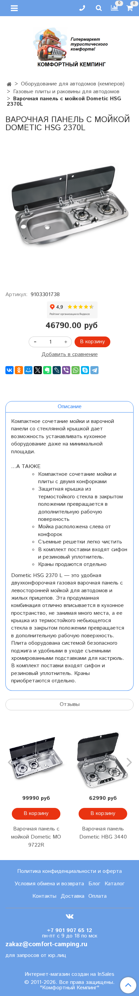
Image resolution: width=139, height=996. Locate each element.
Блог (94, 884)
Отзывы (70, 704)
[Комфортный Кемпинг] (69, 45)
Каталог (114, 884)
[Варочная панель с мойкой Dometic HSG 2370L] (69, 209)
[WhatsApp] (76, 370)
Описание (70, 407)
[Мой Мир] (28, 370)
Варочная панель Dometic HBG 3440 (103, 833)
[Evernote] (47, 370)
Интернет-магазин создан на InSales (69, 974)
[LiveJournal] (57, 370)
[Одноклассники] (19, 370)
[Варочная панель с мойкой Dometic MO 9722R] (36, 759)
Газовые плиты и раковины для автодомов (66, 92)
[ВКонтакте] (9, 370)
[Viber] (66, 370)
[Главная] (9, 84)
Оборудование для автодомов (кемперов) (72, 84)
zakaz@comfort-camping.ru (46, 944)
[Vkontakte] (70, 916)
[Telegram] (94, 370)
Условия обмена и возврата (49, 884)
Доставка (72, 896)
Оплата (97, 896)
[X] (38, 370)
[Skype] (85, 370)
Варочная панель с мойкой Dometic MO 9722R (36, 837)
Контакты (44, 896)
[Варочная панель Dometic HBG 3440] (103, 759)
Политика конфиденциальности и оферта (69, 871)
